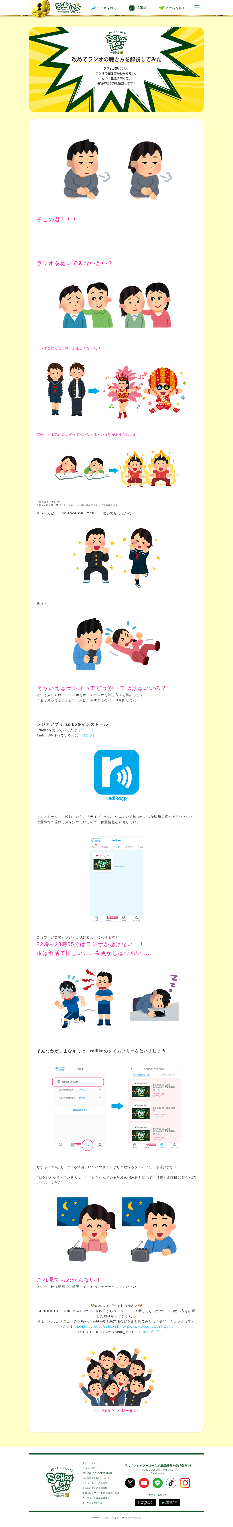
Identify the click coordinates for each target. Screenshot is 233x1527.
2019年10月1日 (147, 1332)
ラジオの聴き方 (90, 1468)
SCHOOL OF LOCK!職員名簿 (97, 1473)
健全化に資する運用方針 (94, 1488)
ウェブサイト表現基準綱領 (96, 1498)
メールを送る (175, 8)
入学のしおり (89, 1463)
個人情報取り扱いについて (96, 1478)
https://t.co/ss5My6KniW (105, 1326)
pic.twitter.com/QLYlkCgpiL (150, 1326)
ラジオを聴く (107, 8)
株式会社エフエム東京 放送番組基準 (100, 1493)
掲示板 (141, 8)
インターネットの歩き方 (94, 1483)
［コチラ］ (86, 730)
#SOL (79, 1326)
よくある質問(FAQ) (92, 1503)
